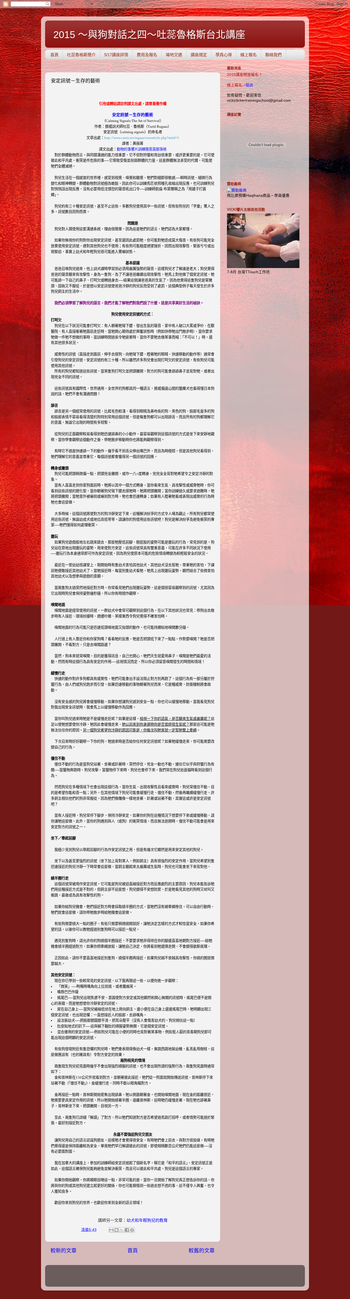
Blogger (223, 1278)
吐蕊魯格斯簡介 (81, 54)
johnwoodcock (183, 1278)
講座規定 (199, 54)
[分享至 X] (121, 1230)
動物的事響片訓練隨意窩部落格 (142, 149)
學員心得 (223, 54)
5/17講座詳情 (116, 54)
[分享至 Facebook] (127, 1230)
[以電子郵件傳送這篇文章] (111, 1230)
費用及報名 (147, 54)
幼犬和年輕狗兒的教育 (147, 1220)
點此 (249, 85)
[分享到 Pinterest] (132, 1230)
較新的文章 (64, 1251)
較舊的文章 (202, 1251)
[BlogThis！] (116, 1230)
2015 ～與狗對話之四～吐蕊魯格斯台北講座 (149, 34)
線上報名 (248, 54)
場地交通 (174, 54)
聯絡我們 (273, 54)
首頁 (54, 54)
